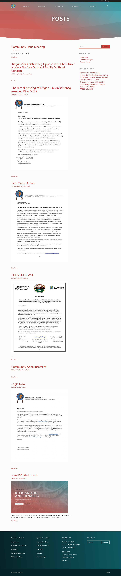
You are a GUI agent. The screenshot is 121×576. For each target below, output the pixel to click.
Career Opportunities (43, 546)
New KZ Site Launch (24, 475)
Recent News (85, 62)
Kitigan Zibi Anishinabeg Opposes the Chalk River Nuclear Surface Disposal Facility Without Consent (43, 67)
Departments (42, 6)
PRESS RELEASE (22, 275)
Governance (59, 6)
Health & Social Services (19, 546)
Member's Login (105, 1)
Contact (93, 6)
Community (25, 6)
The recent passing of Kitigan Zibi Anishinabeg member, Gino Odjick (41, 89)
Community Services (18, 553)
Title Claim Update (23, 183)
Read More (14, 57)
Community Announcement (28, 367)
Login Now (18, 384)
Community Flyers (86, 60)
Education (14, 549)
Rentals (39, 553)
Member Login (41, 557)
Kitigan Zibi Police (17, 557)
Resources (75, 6)
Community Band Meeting (28, 47)
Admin (108, 572)
